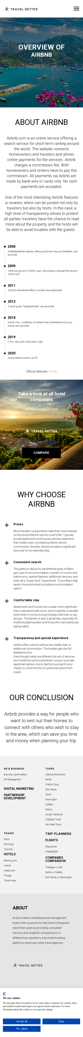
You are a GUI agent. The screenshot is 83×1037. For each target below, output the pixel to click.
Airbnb (53, 886)
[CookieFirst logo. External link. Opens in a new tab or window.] (4, 994)
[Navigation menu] (76, 9)
